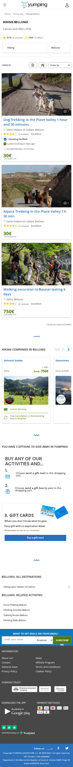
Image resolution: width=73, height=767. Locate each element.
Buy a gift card (35, 538)
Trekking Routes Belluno (15, 615)
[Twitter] (67, 749)
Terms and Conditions (48, 666)
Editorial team (10, 666)
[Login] (67, 5)
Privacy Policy (9, 671)
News (39, 658)
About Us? (7, 658)
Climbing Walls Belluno (14, 620)
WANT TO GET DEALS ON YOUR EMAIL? (35, 633)
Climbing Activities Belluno (16, 609)
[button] (67, 349)
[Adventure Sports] (34, 4)
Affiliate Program (45, 662)
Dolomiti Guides (13, 360)
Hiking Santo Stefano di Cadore (19, 586)
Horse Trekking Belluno (15, 604)
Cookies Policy (43, 671)
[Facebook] (58, 749)
